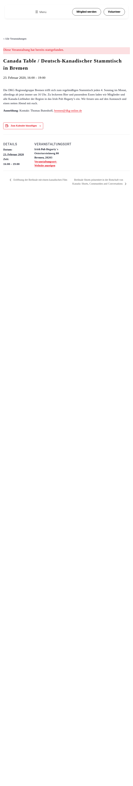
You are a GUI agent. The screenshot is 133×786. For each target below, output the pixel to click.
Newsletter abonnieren (30, 242)
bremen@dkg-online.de (68, 110)
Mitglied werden (87, 11)
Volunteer (114, 11)
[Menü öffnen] (40, 12)
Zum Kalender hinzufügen (24, 126)
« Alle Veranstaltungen (14, 38)
